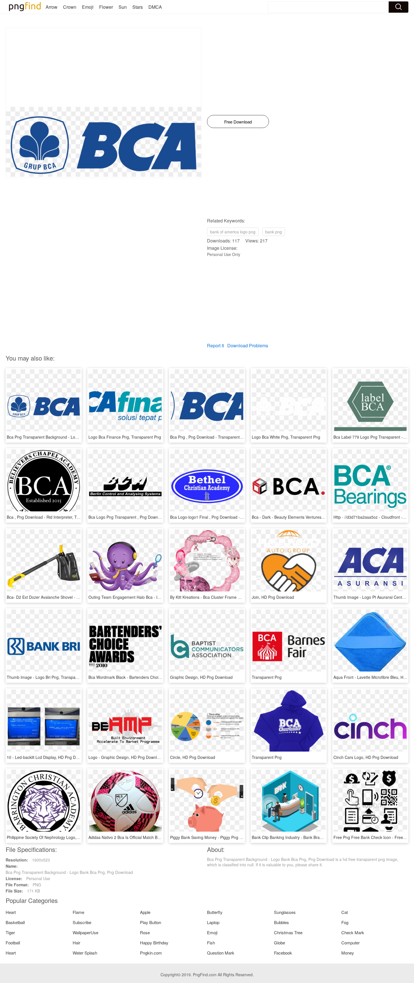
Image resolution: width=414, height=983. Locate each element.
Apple (145, 912)
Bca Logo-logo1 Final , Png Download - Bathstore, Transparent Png (230, 517)
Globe (279, 943)
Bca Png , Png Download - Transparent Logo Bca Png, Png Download (232, 437)
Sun (123, 7)
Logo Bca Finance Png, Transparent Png (124, 437)
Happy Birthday (154, 943)
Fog (344, 922)
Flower (106, 7)
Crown (69, 7)
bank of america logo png (232, 232)
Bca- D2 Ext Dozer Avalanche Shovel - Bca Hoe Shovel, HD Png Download (73, 597)
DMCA (155, 7)
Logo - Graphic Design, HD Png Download (126, 757)
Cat (344, 912)
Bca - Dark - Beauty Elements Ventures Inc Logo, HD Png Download (312, 517)
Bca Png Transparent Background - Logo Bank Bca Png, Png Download (70, 437)
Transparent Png (267, 677)
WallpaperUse (85, 932)
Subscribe (82, 922)
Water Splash (85, 953)
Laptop (213, 922)
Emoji (88, 7)
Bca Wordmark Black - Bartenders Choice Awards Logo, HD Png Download (155, 677)
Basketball (15, 922)
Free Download (238, 122)
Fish (211, 943)
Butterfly (214, 912)
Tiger (10, 932)
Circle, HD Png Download (192, 757)
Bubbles (281, 922)
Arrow (51, 7)
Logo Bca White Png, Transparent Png (286, 437)
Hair (76, 943)
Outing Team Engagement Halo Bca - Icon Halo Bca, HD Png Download (152, 597)
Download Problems (247, 345)
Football (13, 943)
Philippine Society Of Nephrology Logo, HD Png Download (58, 837)
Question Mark (220, 953)
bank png (273, 232)
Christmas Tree (288, 932)
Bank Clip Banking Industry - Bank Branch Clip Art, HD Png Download (313, 837)
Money (347, 953)
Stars (137, 7)
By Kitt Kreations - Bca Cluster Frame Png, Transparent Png (223, 597)
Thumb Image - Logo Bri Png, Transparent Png (49, 677)
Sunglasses (285, 912)
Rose (145, 932)
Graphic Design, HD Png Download (201, 677)
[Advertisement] (103, 67)
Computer (350, 943)
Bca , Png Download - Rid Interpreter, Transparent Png (55, 517)
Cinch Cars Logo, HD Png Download (365, 757)
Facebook (283, 953)
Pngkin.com (151, 953)
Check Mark (352, 932)
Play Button (150, 922)
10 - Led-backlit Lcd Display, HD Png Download (49, 757)
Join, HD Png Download (273, 597)
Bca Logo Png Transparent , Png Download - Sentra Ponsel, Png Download (155, 517)
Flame (78, 912)
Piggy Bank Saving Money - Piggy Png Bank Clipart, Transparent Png (231, 837)
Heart (11, 912)
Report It (215, 345)
